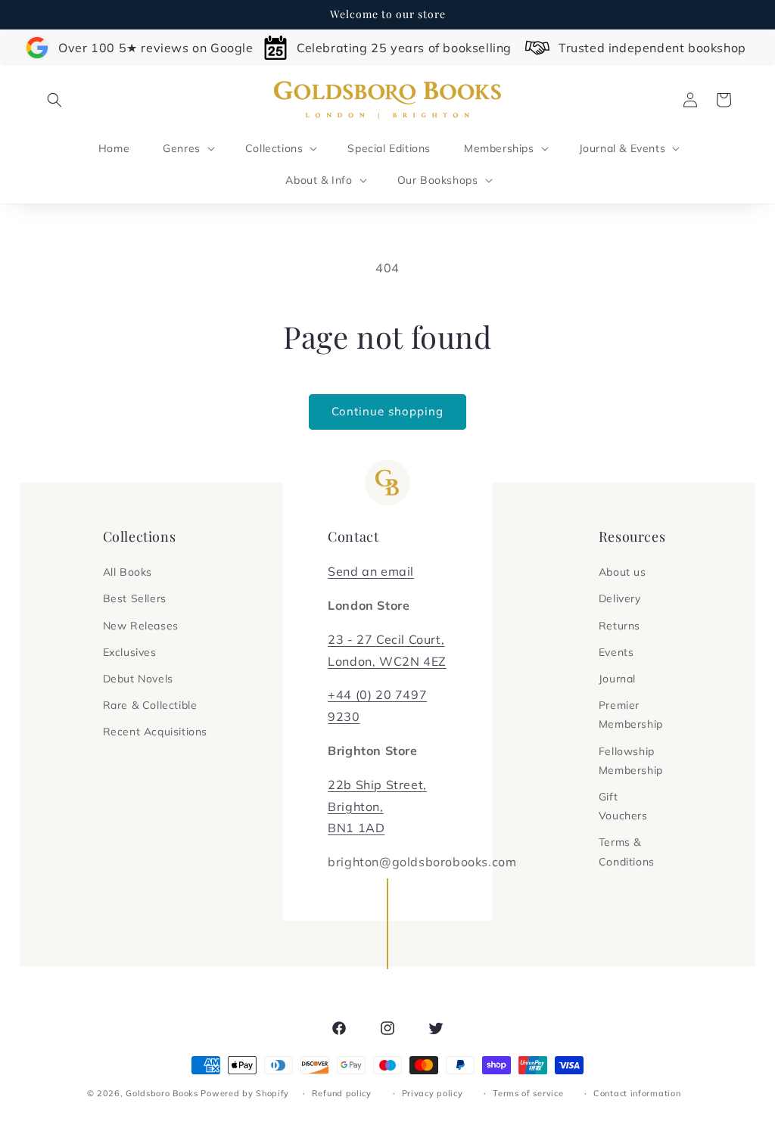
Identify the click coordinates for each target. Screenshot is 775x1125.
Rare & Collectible (150, 705)
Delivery (620, 598)
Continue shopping (387, 411)
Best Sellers (135, 598)
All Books (127, 572)
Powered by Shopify (245, 1093)
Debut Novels (138, 678)
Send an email (371, 571)
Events (616, 652)
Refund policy (342, 1093)
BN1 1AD (356, 827)
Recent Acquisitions (155, 731)
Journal (617, 678)
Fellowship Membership (631, 760)
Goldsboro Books (162, 1093)
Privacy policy (432, 1093)
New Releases (141, 625)
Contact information (636, 1093)
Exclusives (130, 652)
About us (622, 572)
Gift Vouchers (623, 806)
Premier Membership (631, 714)
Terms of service (528, 1093)
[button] (54, 100)
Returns (619, 625)
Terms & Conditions (627, 851)
